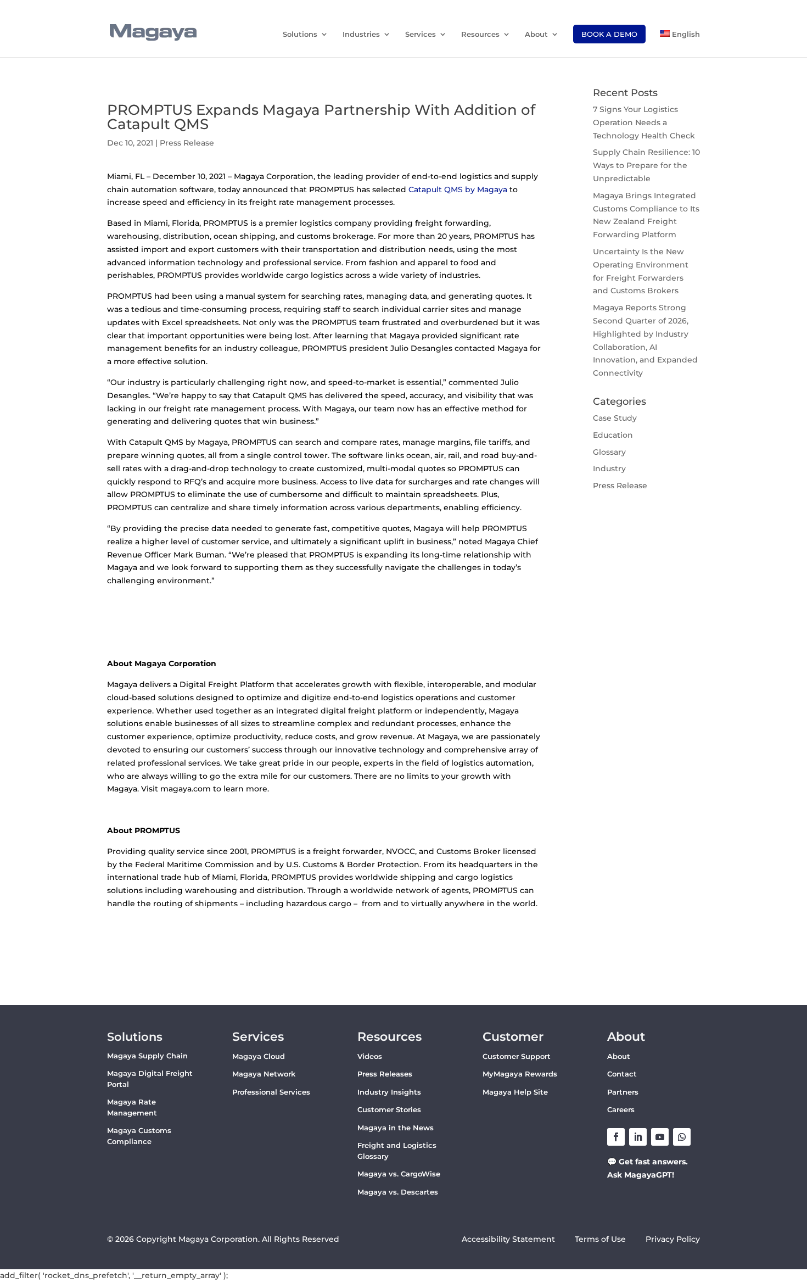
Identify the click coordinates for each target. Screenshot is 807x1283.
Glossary (609, 452)
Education (613, 435)
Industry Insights (389, 1091)
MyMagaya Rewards (520, 1073)
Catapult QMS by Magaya (457, 189)
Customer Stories (389, 1109)
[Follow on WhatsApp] (682, 1137)
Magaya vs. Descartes (397, 1191)
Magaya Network (263, 1073)
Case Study (615, 418)
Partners (622, 1091)
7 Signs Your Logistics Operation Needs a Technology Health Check (644, 122)
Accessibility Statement (508, 1239)
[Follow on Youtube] (660, 1137)
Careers (621, 1109)
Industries (361, 34)
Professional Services (271, 1091)
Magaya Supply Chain (147, 1055)
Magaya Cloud (258, 1056)
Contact (622, 1073)
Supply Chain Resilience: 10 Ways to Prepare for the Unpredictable (646, 165)
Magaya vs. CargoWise (398, 1173)
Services (420, 34)
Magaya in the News (395, 1127)
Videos (369, 1056)
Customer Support (517, 1056)
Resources (480, 34)
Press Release (187, 143)
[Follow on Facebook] (616, 1137)
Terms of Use (601, 1239)
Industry (609, 468)
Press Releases (384, 1073)
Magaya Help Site (515, 1091)
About (536, 34)
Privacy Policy (673, 1239)
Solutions (300, 34)
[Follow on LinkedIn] (638, 1137)
